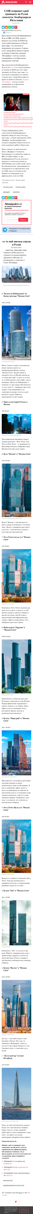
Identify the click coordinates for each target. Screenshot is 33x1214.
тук (5, 1211)
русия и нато (20, 187)
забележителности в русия (13, 1185)
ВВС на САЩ (12, 67)
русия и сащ (7, 187)
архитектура (7, 1180)
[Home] (3, 2)
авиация (6, 192)
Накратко (16, 192)
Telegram (8, 32)
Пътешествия (16, 247)
